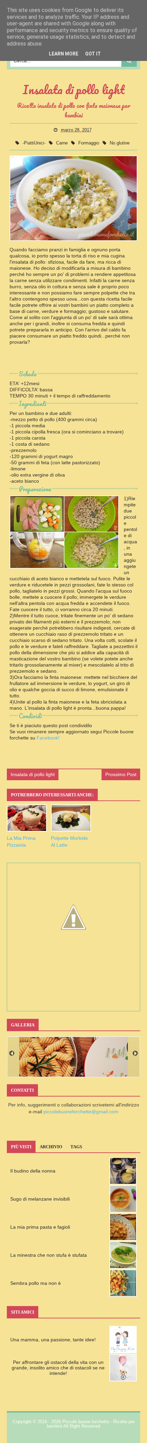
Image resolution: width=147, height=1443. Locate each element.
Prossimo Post (120, 774)
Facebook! (48, 738)
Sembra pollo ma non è (35, 1283)
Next (135, 1053)
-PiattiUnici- (35, 142)
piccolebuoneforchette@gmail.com (80, 1111)
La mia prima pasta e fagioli (40, 1227)
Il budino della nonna (32, 1171)
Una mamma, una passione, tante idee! (53, 1339)
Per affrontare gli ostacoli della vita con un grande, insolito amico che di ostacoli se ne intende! (58, 1367)
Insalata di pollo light (33, 774)
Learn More (63, 53)
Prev (11, 1053)
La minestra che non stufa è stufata (48, 1255)
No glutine (120, 142)
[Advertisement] (73, 360)
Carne (62, 142)
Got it (93, 53)
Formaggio (89, 142)
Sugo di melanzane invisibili (40, 1199)
